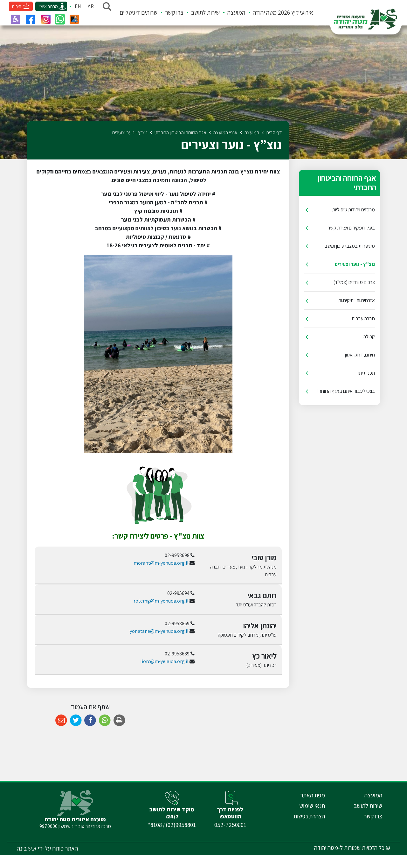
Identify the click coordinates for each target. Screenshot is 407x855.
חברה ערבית (363, 318)
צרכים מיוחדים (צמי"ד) (354, 282)
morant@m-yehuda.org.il (161, 563)
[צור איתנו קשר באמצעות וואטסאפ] (60, 19)
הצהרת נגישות (309, 816)
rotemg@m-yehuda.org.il (161, 600)
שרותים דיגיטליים (138, 12)
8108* (155, 825)
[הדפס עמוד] (119, 720)
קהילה (369, 336)
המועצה (236, 12)
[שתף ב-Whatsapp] (105, 720)
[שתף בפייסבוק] (90, 720)
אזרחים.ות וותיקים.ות (356, 300)
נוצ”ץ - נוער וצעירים (355, 264)
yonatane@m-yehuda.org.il (159, 631)
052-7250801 (230, 825)
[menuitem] (279, 12)
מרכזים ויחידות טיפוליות (353, 209)
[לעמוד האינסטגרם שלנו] (45, 19)
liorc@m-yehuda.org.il (164, 661)
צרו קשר (174, 12)
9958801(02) (181, 825)
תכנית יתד (365, 373)
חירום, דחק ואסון (360, 354)
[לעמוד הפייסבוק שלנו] (30, 19)
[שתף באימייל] (61, 720)
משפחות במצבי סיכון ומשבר (348, 246)
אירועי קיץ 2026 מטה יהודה (283, 12)
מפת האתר (312, 795)
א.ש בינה (27, 848)
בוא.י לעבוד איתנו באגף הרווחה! (346, 391)
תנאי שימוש (312, 806)
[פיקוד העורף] (74, 19)
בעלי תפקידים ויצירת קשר (351, 227)
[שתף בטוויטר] (76, 720)
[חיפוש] (106, 6)
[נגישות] (15, 19)
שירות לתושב (205, 12)
